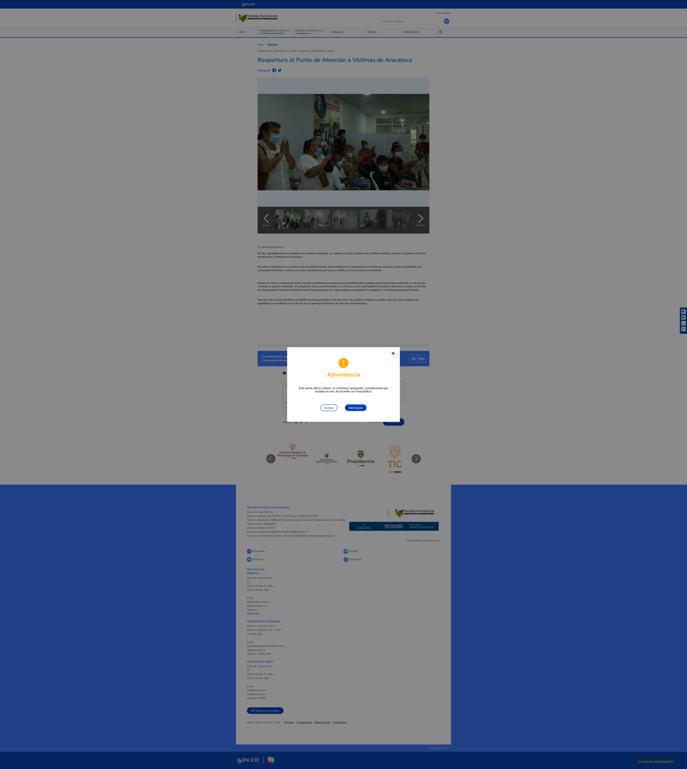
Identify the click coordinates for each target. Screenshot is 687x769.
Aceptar (328, 407)
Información (356, 407)
